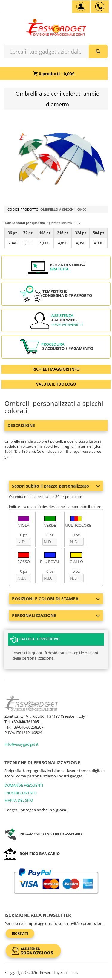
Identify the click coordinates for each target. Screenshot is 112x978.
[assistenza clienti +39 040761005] (100, 6)
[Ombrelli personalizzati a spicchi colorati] (62, 158)
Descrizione (21, 425)
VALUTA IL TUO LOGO (56, 384)
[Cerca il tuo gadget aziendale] (98, 51)
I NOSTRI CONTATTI (20, 792)
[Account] (81, 6)
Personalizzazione (34, 615)
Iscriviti (20, 933)
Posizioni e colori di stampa (45, 598)
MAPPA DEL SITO (18, 800)
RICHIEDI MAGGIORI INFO (56, 369)
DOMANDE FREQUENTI (23, 785)
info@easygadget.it (67, 324)
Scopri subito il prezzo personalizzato (50, 486)
